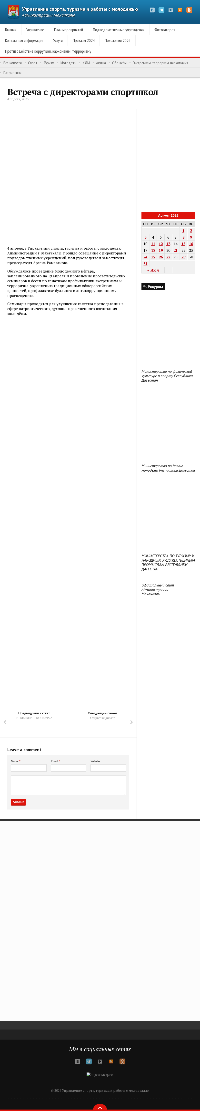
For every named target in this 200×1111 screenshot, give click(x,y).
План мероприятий (68, 29)
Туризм (49, 63)
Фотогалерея (164, 29)
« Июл (153, 270)
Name (15, 761)
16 (191, 243)
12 (161, 243)
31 (145, 263)
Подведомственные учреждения (118, 29)
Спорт (32, 63)
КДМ (86, 63)
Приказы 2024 (84, 40)
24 (145, 256)
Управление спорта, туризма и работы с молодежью (80, 9)
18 (153, 250)
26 (161, 256)
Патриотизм (12, 72)
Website (95, 761)
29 (183, 256)
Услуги (58, 40)
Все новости (12, 63)
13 (168, 243)
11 (153, 243)
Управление (35, 29)
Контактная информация (24, 40)
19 (161, 250)
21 (176, 250)
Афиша (101, 63)
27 (168, 256)
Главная (10, 29)
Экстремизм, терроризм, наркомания (160, 63)
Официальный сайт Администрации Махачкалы (157, 589)
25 (153, 256)
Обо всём (119, 63)
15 (183, 243)
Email (55, 761)
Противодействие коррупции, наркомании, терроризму (48, 51)
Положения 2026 (117, 40)
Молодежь (68, 63)
